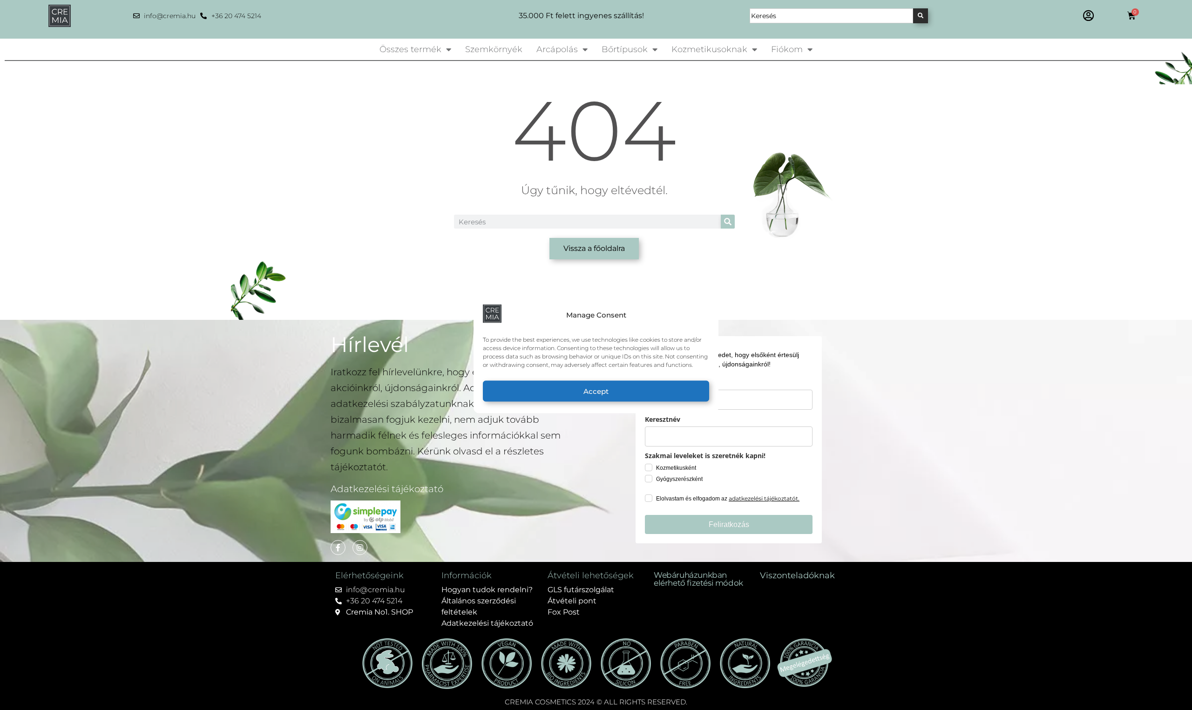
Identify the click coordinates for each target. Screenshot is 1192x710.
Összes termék (410, 49)
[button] (1088, 15)
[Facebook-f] (338, 547)
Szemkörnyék (493, 49)
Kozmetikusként (676, 468)
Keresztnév (662, 419)
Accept (596, 390)
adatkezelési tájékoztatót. (764, 498)
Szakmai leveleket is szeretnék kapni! (705, 455)
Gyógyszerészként (679, 479)
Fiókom (787, 49)
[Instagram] (359, 547)
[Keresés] (920, 15)
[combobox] (831, 15)
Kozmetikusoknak (709, 49)
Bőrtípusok (625, 49)
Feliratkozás (729, 524)
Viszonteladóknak (797, 575)
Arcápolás (557, 49)
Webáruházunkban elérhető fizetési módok (698, 579)
